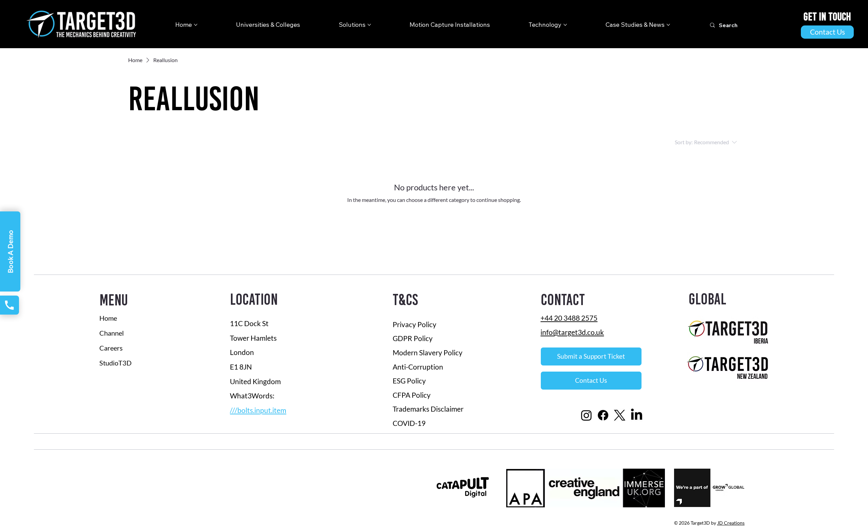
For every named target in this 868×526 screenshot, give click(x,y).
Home (108, 318)
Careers (111, 348)
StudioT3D (115, 363)
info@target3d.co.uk (572, 332)
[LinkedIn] (637, 415)
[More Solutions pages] (369, 24)
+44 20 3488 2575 (568, 318)
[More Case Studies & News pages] (668, 24)
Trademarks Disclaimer (428, 409)
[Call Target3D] (9, 305)
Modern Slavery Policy (427, 352)
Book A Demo (10, 251)
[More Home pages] (195, 24)
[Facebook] (603, 415)
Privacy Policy (414, 324)
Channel (111, 333)
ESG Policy (409, 380)
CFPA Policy (412, 395)
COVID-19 (410, 423)
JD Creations (731, 523)
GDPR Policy (413, 338)
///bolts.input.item (258, 410)
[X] (620, 415)
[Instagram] (586, 415)
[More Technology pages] (565, 24)
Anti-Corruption (419, 366)
